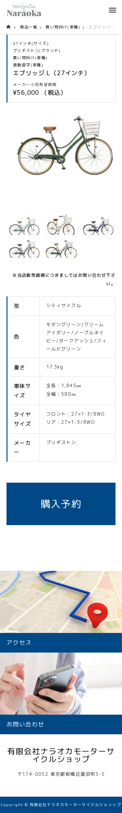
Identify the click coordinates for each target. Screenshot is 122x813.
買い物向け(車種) (30, 58)
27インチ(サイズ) (31, 43)
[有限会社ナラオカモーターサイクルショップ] (24, 10)
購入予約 (61, 504)
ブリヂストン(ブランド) (37, 51)
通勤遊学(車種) (28, 65)
